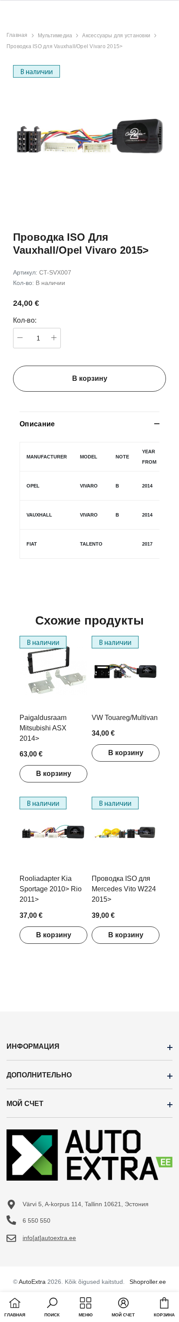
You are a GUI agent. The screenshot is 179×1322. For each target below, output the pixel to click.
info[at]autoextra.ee (49, 1237)
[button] (52, 1308)
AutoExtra (32, 1281)
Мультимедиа (55, 36)
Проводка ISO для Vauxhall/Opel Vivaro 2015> (65, 46)
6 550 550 (36, 1220)
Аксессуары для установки (116, 36)
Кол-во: (24, 320)
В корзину (53, 773)
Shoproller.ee (147, 1281)
